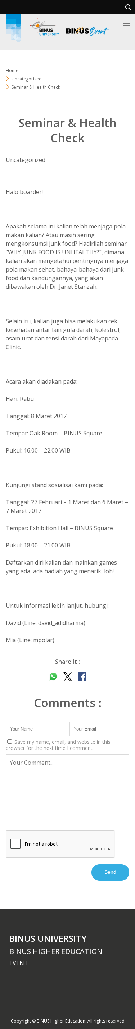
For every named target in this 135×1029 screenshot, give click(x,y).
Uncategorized (27, 79)
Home (12, 71)
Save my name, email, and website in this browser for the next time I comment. (58, 744)
